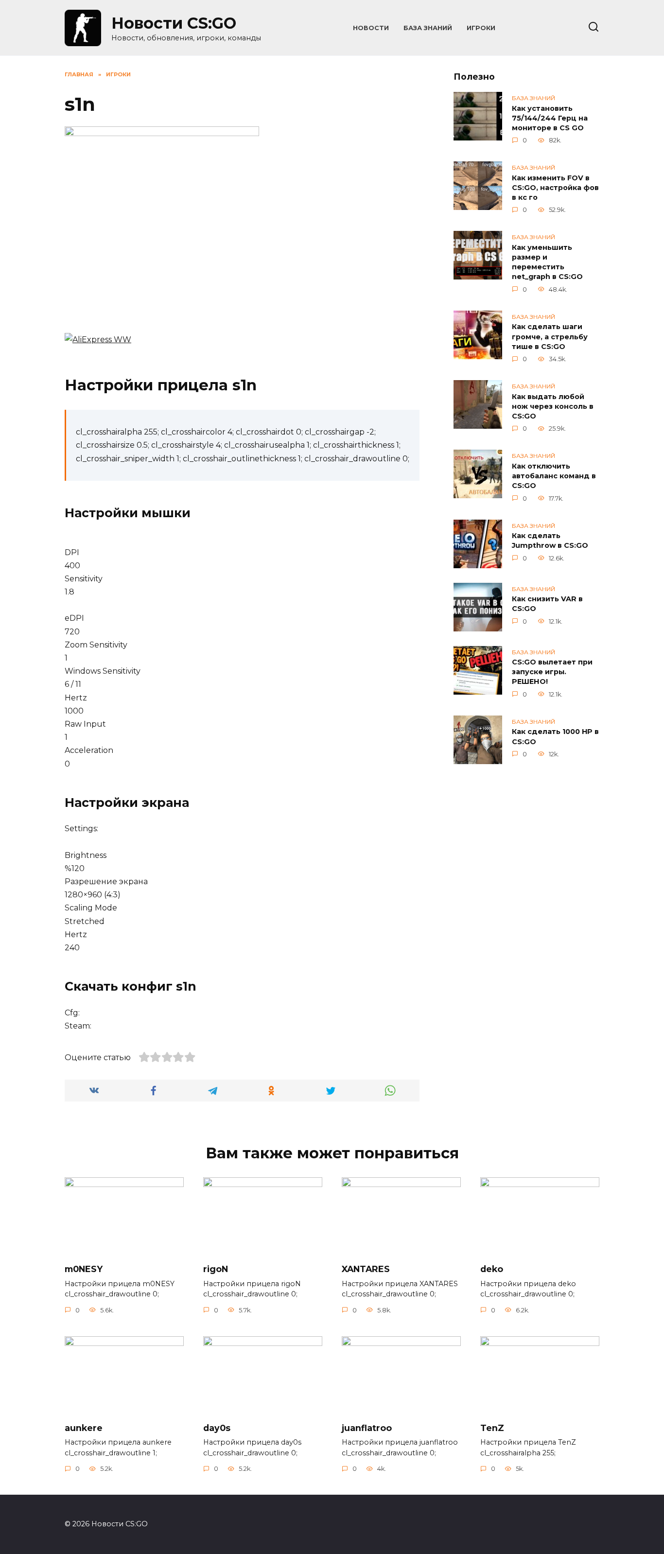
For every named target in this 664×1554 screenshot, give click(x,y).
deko (491, 1269)
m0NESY (84, 1269)
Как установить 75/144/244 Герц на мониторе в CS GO (550, 118)
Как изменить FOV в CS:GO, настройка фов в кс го (555, 188)
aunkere (84, 1428)
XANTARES (366, 1269)
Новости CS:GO (173, 23)
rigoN (215, 1269)
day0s (216, 1428)
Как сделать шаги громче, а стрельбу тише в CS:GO (550, 337)
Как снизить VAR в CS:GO (547, 604)
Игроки (481, 28)
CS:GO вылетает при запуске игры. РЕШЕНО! (552, 672)
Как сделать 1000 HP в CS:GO (555, 737)
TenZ (492, 1428)
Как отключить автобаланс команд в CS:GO (554, 476)
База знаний (427, 28)
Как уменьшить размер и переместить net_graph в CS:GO (547, 262)
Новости (371, 28)
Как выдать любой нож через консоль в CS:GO (553, 406)
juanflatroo (367, 1428)
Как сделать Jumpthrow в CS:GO (550, 541)
